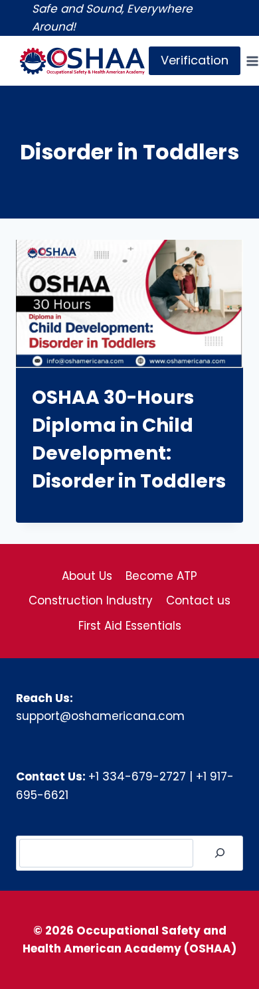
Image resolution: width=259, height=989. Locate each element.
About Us (87, 576)
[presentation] (129, 303)
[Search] (220, 853)
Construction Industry (91, 600)
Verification (194, 60)
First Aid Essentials (129, 626)
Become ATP (161, 576)
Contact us (198, 600)
